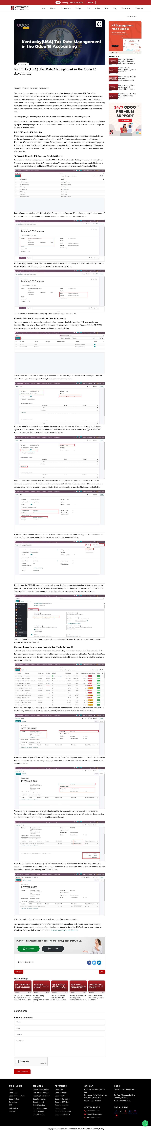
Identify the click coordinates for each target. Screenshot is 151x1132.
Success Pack (65, 8)
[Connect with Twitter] (121, 1111)
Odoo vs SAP (60, 1096)
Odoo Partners (14, 1099)
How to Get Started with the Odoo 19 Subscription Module (59, 998)
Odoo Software (61, 1093)
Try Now (90, 2)
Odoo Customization (41, 1090)
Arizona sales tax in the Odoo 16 (64, 930)
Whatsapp (30, 948)
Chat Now (54, 948)
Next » (102, 972)
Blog (115, 8)
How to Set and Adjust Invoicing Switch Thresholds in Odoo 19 (78, 998)
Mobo (106, 8)
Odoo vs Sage (60, 1108)
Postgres (78, 8)
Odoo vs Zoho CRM (62, 1114)
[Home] (20, 8)
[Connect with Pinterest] (125, 1111)
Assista (97, 8)
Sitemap (12, 1111)
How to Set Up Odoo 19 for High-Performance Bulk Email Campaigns (22, 998)
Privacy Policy (98, 1129)
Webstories (13, 1108)
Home (43, 8)
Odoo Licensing (39, 1114)
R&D (88, 8)
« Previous (18, 972)
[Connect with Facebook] (116, 1111)
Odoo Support (38, 1102)
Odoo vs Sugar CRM (63, 1111)
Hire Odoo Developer (41, 1093)
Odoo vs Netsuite (61, 1105)
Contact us (13, 1102)
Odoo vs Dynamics (62, 1099)
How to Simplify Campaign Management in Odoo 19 (41, 999)
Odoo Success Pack (16, 1096)
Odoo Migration (39, 1105)
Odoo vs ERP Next (62, 1102)
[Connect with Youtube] (117, 1115)
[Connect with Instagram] (135, 1111)
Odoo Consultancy (40, 1108)
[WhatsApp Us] (145, 1123)
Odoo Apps (13, 1093)
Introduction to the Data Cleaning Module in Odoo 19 (96, 998)
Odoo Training (38, 1111)
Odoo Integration (39, 1099)
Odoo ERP (59, 1090)
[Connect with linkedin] (130, 1111)
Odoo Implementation (41, 1096)
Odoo (11, 1090)
